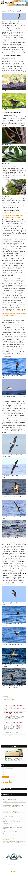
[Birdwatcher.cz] (14, 759)
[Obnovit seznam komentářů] (7, 703)
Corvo (4, 818)
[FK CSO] (14, 752)
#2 (4, 712)
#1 (4, 705)
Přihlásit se (5, 777)
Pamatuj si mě (6, 775)
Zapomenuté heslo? (7, 782)
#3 (4, 722)
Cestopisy (11, 699)
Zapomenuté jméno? (7, 781)
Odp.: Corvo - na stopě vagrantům (10, 803)
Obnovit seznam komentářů (12, 732)
